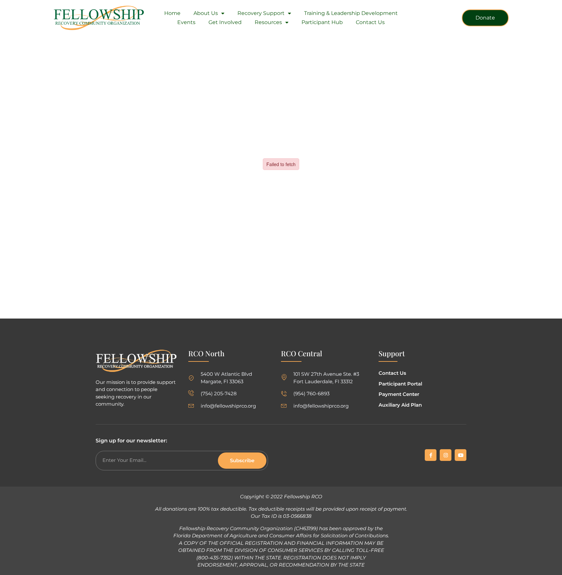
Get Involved (225, 22)
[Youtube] (460, 455)
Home (172, 13)
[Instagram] (445, 455)
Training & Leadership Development (351, 13)
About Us (206, 13)
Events (186, 22)
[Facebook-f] (430, 455)
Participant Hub (322, 22)
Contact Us (370, 22)
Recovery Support (261, 13)
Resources (268, 22)
